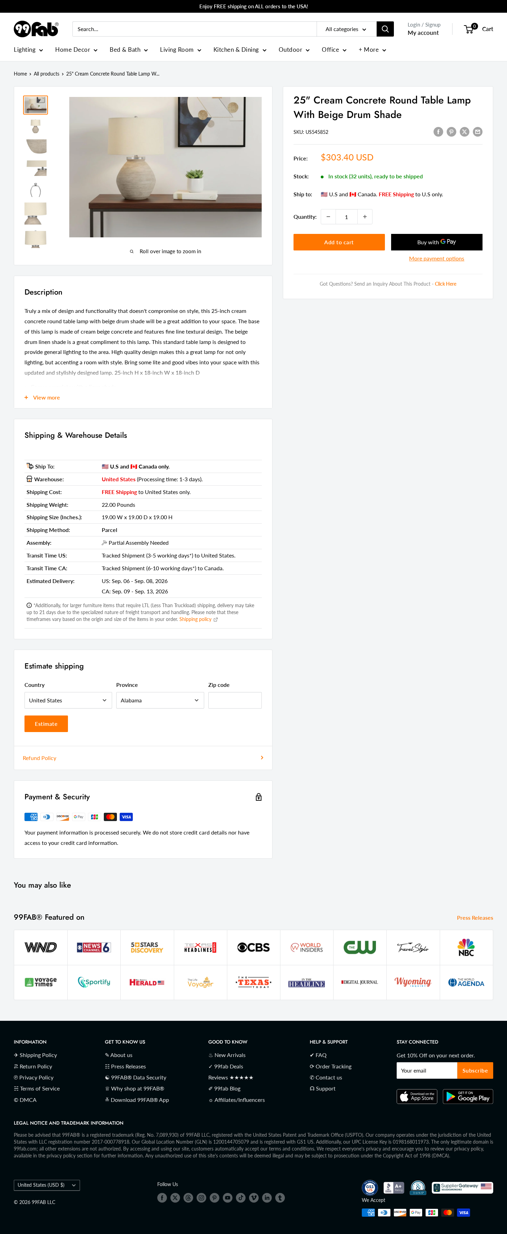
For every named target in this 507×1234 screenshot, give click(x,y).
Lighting (25, 49)
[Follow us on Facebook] (162, 1197)
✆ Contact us (326, 1077)
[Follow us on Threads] (188, 1197)
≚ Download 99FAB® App (137, 1099)
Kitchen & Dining (236, 49)
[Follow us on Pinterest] (214, 1197)
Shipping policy (196, 619)
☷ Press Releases (125, 1066)
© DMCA (25, 1099)
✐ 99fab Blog (224, 1088)
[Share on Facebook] (438, 131)
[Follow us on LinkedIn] (267, 1197)
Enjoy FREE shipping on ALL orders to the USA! (253, 6)
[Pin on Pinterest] (451, 131)
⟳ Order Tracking (330, 1066)
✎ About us (118, 1055)
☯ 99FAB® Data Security (135, 1077)
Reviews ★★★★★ (231, 1077)
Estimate (46, 723)
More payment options (436, 258)
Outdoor (290, 49)
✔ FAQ (318, 1055)
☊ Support (323, 1088)
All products (46, 74)
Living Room (177, 49)
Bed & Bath (125, 49)
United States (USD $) (41, 1185)
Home (20, 74)
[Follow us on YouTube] (227, 1197)
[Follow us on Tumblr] (280, 1197)
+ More (369, 49)
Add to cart (339, 242)
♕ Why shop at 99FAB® (134, 1088)
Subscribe (475, 1070)
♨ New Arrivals (227, 1055)
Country (34, 684)
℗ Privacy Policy (33, 1077)
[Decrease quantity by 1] (328, 216)
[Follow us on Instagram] (201, 1197)
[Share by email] (478, 131)
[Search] (385, 29)
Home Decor (72, 49)
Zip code (219, 684)
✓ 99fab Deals (225, 1066)
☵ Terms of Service (37, 1088)
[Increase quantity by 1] (365, 216)
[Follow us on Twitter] (175, 1197)
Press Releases (476, 917)
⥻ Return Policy (33, 1066)
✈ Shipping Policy (35, 1055)
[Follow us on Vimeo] (254, 1197)
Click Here (445, 284)
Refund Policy (39, 757)
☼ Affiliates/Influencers (236, 1099)
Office (330, 49)
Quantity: (305, 216)
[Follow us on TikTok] (241, 1197)
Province (127, 684)
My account (423, 32)
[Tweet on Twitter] (464, 131)
